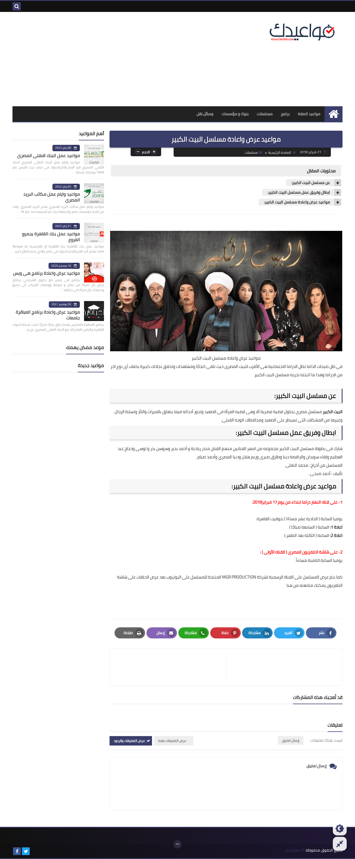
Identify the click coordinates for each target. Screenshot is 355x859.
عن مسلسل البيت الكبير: (310, 182)
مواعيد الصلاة (309, 113)
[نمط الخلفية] (340, 844)
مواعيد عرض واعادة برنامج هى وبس (46, 273)
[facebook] (17, 851)
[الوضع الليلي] (340, 828)
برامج (285, 113)
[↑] (177, 844)
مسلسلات (265, 113)
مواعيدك (292, 850)
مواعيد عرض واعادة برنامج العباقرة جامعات (48, 315)
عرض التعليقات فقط (172, 740)
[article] (170, 667)
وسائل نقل (205, 113)
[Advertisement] (113, 59)
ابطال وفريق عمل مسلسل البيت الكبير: (299, 192)
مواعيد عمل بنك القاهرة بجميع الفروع (51, 236)
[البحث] (16, 6)
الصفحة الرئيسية (279, 152)
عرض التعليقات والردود (129, 740)
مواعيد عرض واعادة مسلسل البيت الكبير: (297, 202)
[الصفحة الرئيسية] (333, 114)
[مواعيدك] (302, 31)
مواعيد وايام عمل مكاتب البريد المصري (51, 197)
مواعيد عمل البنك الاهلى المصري (48, 155)
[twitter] (26, 851)
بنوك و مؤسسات (235, 113)
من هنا (292, 585)
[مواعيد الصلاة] (35, 851)
